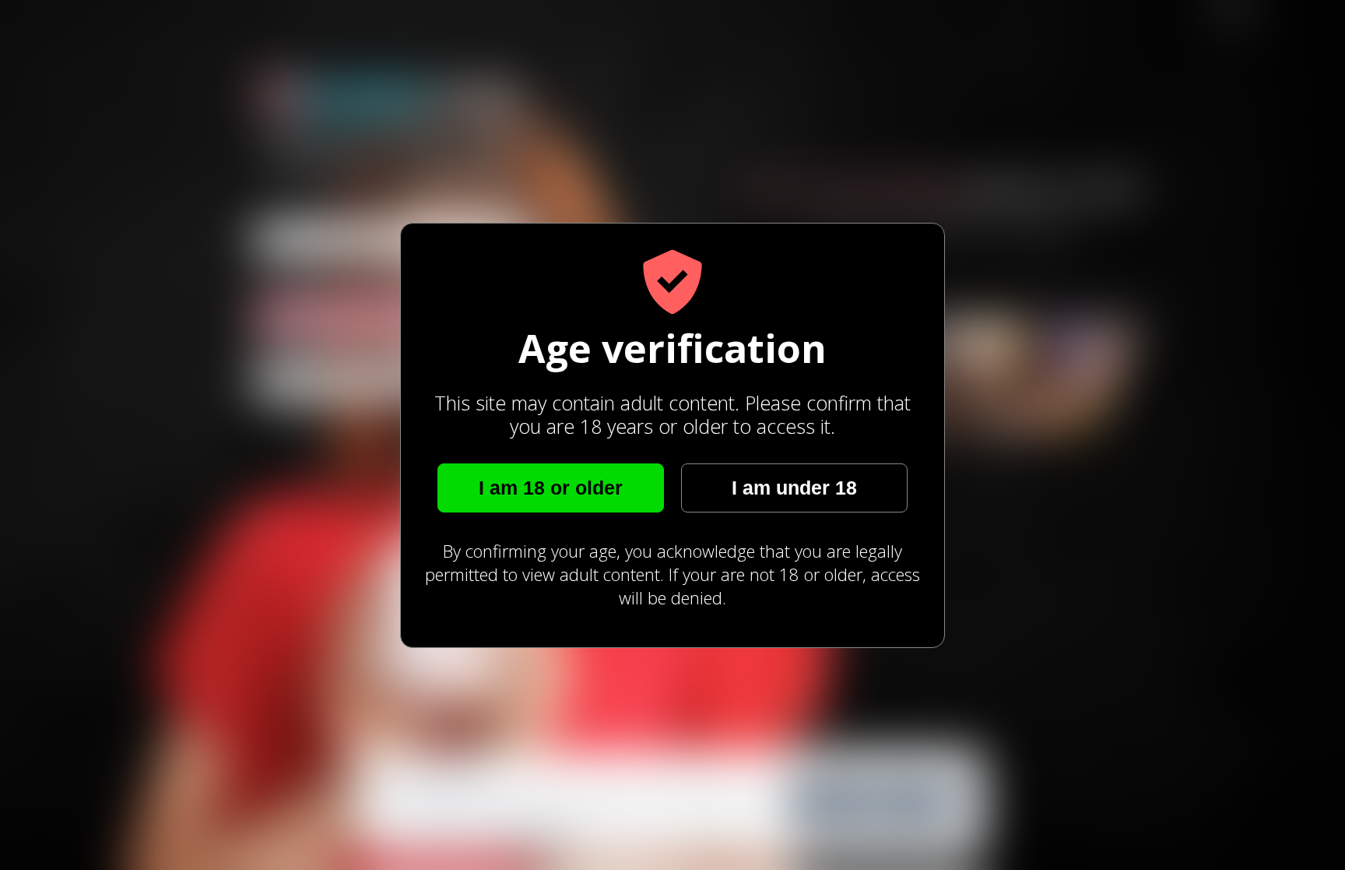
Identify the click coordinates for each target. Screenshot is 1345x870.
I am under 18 (794, 487)
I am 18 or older (551, 487)
